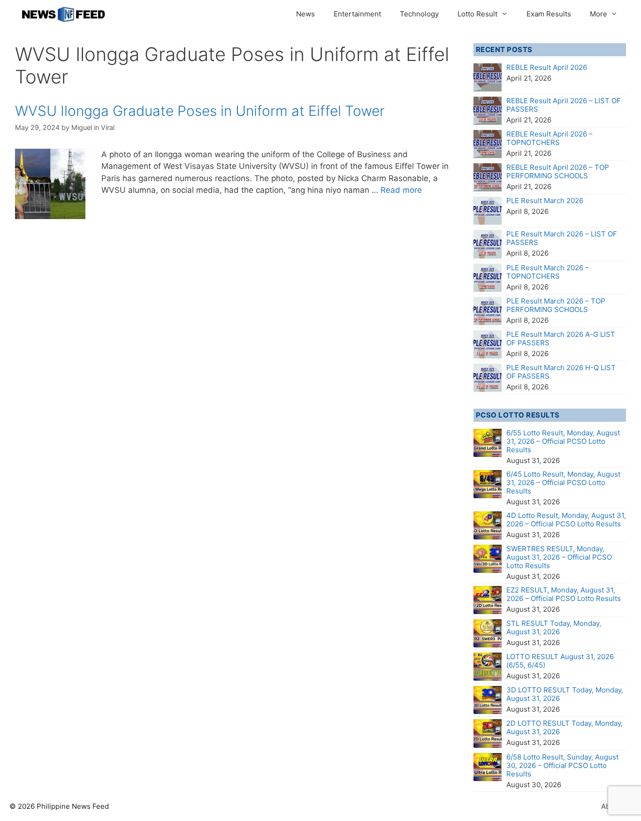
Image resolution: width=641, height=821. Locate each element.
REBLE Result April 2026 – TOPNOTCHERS (549, 138)
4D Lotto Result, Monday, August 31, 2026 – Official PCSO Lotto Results (566, 519)
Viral (107, 127)
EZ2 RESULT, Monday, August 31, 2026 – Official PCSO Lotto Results (563, 594)
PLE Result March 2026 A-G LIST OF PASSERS (560, 338)
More (598, 13)
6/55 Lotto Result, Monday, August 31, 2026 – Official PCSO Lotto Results (563, 441)
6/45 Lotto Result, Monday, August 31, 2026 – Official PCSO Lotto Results (563, 482)
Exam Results (549, 13)
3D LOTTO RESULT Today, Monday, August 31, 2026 (564, 694)
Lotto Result (477, 13)
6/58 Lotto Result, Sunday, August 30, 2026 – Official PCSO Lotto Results (562, 765)
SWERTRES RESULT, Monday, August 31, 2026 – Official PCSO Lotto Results (559, 557)
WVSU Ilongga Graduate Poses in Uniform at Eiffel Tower (200, 110)
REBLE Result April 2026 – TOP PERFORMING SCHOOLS (557, 171)
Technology (419, 13)
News (305, 13)
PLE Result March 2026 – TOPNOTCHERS (547, 272)
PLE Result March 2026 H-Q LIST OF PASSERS (561, 371)
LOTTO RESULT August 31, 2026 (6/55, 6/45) (560, 660)
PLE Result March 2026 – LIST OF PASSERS (561, 238)
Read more (401, 190)
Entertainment (357, 13)
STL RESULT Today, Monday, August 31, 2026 (553, 627)
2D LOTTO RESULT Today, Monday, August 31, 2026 (564, 727)
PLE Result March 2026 (544, 200)
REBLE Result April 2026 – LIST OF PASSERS (563, 105)
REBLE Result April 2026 (546, 67)
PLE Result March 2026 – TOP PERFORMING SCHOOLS (555, 305)
